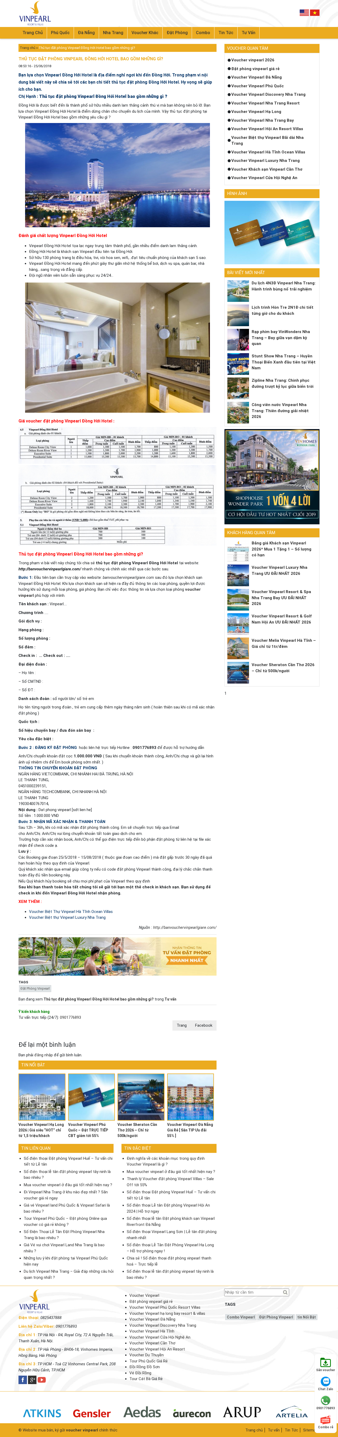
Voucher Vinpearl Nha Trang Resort (265, 103)
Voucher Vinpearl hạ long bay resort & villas (167, 1313)
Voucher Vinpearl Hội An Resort (157, 1349)
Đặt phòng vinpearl (35, 988)
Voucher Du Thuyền (146, 1355)
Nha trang (113, 32)
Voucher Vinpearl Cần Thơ (152, 1343)
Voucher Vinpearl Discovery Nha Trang (268, 94)
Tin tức (225, 32)
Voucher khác (145, 32)
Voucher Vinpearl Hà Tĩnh (151, 1331)
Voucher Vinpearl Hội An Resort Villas (267, 128)
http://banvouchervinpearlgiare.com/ (185, 927)
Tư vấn (248, 32)
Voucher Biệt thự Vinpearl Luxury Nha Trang (67, 917)
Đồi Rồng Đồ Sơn (144, 1367)
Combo (203, 32)
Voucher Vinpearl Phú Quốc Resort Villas (164, 1307)
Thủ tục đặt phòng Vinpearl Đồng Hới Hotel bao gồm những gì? (99, 999)
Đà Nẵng (86, 32)
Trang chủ (32, 32)
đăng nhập (43, 1055)
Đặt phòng (177, 32)
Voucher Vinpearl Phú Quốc (257, 86)
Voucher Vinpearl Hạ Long (256, 111)
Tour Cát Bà (140, 1378)
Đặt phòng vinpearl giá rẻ (255, 68)
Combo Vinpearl (241, 1317)
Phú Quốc (60, 32)
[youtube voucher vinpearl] (41, 1380)
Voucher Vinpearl (144, 1295)
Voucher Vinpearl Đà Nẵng (256, 77)
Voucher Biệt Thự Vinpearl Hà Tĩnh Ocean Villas (71, 911)
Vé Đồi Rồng (140, 1373)
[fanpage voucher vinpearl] (22, 1380)
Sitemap (310, 1430)
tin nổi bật (306, 1317)
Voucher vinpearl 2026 (252, 60)
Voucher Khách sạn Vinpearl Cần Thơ (266, 169)
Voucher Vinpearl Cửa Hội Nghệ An (264, 177)
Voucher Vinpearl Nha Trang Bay (262, 120)
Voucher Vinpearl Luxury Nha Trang (265, 160)
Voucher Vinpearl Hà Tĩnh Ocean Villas (268, 152)
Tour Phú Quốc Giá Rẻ (148, 1361)
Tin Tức (291, 1430)
